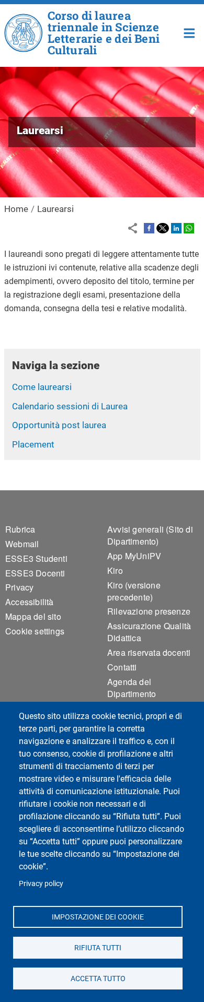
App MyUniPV (134, 556)
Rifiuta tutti (97, 947)
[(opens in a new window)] (149, 227)
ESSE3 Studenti (36, 558)
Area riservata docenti (148, 652)
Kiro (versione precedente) (134, 591)
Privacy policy (41, 883)
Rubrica (20, 529)
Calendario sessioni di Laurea (70, 406)
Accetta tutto (97, 978)
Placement (33, 444)
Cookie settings (34, 631)
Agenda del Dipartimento (131, 688)
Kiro (115, 570)
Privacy (19, 587)
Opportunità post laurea (59, 425)
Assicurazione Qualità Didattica (149, 632)
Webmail (22, 544)
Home (189, 32)
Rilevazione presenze (148, 611)
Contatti (122, 667)
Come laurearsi (42, 387)
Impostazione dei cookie (98, 916)
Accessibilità (29, 602)
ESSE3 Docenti (35, 573)
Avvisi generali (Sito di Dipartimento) (150, 535)
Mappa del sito (33, 616)
